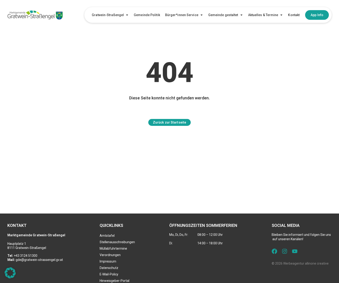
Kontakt (294, 15)
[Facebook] (274, 251)
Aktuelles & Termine (263, 15)
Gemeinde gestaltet (223, 15)
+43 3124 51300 (25, 255)
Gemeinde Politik (147, 15)
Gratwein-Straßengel (108, 15)
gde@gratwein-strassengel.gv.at (39, 260)
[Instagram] (284, 251)
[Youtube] (294, 251)
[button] (10, 273)
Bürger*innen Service (181, 15)
